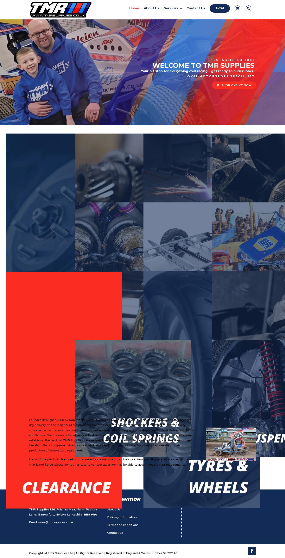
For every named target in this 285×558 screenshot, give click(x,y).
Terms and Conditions (122, 525)
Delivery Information (122, 517)
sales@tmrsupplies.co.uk (55, 522)
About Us (113, 509)
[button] (248, 8)
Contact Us (115, 533)
